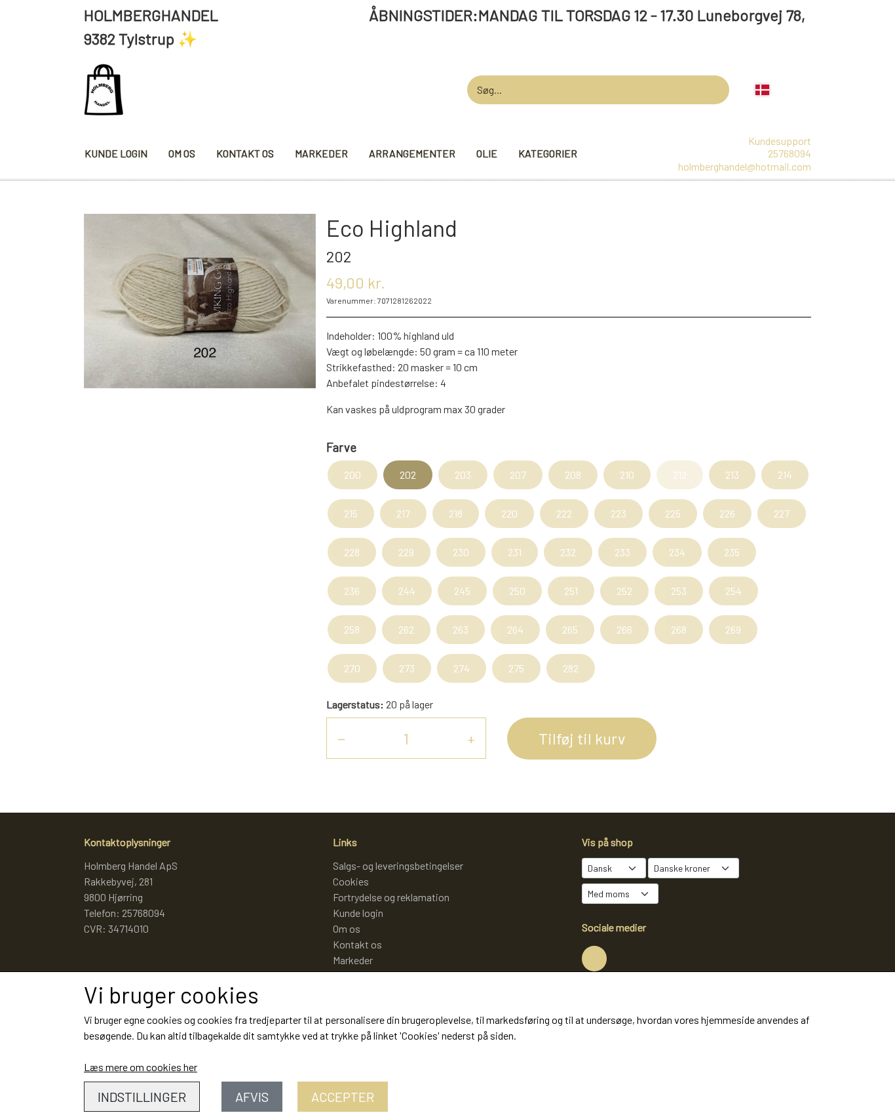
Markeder (321, 153)
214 (785, 474)
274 (461, 668)
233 (622, 552)
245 (462, 590)
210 (627, 474)
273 (407, 668)
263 (460, 629)
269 (733, 629)
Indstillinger (142, 1097)
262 (406, 629)
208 (573, 474)
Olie (486, 153)
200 (352, 474)
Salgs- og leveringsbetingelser (398, 865)
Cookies (351, 881)
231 (515, 552)
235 (732, 552)
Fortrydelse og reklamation (391, 897)
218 (456, 513)
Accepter (342, 1097)
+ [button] (471, 738)
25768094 (789, 153)
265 (570, 629)
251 (571, 590)
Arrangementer (412, 153)
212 (680, 474)
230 (461, 552)
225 (673, 513)
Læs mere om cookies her (140, 1067)
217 (403, 513)
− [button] (341, 738)
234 (677, 552)
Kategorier (547, 153)
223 (618, 513)
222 (564, 513)
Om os (181, 153)
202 (408, 474)
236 (352, 590)
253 (679, 590)
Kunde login (116, 153)
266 (624, 629)
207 (518, 474)
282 (571, 668)
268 (679, 629)
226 (727, 513)
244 (406, 590)
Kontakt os (245, 153)
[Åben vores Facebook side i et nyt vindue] (594, 958)
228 (352, 552)
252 (624, 590)
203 (463, 474)
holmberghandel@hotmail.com (744, 166)
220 (509, 513)
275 (516, 668)
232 (568, 552)
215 (351, 513)
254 (733, 590)
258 (352, 629)
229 (406, 552)
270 (352, 668)
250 (517, 590)
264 (515, 629)
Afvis (252, 1097)
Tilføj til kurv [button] (582, 738)
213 (732, 474)
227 (782, 513)
